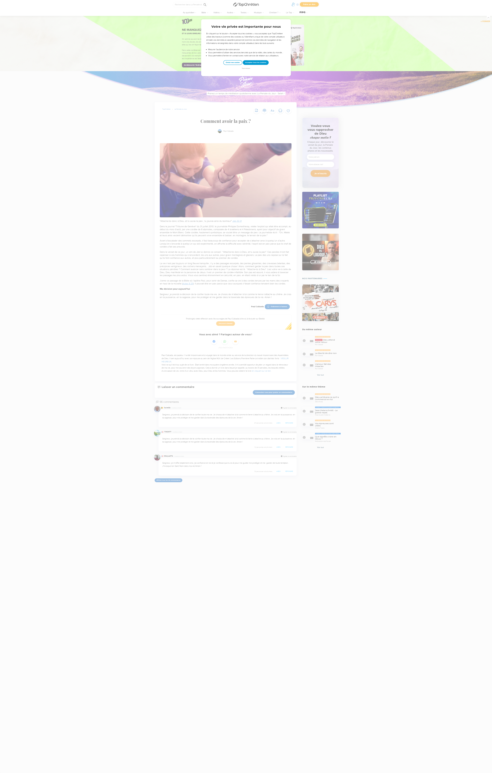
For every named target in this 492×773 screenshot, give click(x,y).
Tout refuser (246, 68)
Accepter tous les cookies (255, 62)
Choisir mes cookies (233, 62)
